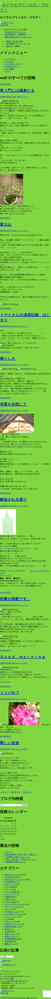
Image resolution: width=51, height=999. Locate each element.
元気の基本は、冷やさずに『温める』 (21, 854)
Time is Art (10, 884)
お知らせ (8, 899)
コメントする (22, 231)
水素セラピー (10, 934)
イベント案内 (10, 892)
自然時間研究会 (11, 939)
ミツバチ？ (9, 693)
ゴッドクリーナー (12, 907)
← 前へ (3, 792)
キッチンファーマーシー (15, 904)
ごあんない (9, 61)
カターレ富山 (10, 902)
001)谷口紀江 (5, 84)
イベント (8, 889)
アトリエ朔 (9, 887)
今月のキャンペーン (13, 924)
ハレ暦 (7, 919)
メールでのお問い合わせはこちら (14, 981)
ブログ (7, 71)
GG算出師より (11, 882)
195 (11, 792)
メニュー (8, 852)
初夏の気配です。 (15, 599)
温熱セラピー (10, 936)
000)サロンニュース (13, 875)
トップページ (10, 59)
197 (18, 792)
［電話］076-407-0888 (14, 41)
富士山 (5, 224)
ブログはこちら (15, 32)
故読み (7, 929)
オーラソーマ (5, 546)
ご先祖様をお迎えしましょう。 (18, 857)
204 (24, 792)
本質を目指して (13, 404)
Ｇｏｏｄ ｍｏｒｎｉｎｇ (23, 657)
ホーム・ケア (10, 922)
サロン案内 (9, 69)
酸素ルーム (9, 944)
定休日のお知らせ (12, 927)
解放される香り (13, 499)
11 (4, 829)
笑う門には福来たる (17, 90)
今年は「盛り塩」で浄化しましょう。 (21, 859)
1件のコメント (22, 97)
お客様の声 (9, 897)
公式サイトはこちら (18, 37)
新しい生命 (9, 743)
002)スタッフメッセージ (15, 880)
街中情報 (8, 941)
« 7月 (2, 839)
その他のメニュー (12, 66)
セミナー (8, 909)
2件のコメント (22, 326)
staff (14, 97)
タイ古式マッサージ (13, 64)
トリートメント (11, 917)
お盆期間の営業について (15, 862)
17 (1, 831)
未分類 (7, 931)
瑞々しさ (7, 358)
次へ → (29, 792)
